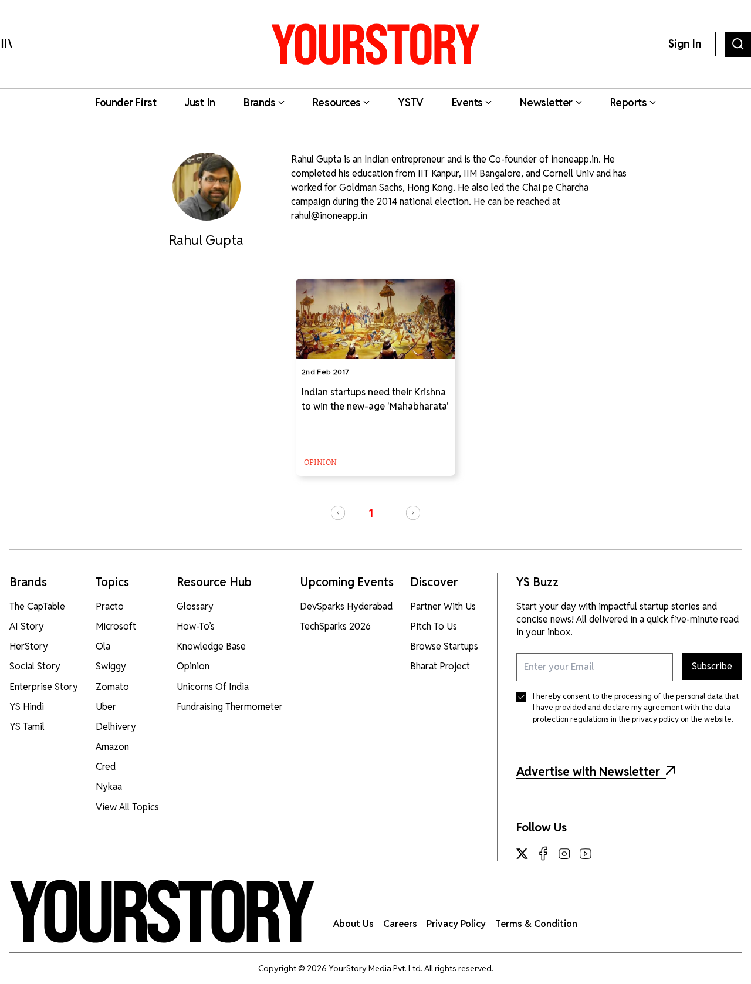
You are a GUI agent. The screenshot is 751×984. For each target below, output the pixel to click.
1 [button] (370, 513)
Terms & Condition (536, 924)
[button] (338, 513)
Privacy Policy (456, 924)
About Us (353, 924)
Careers (400, 924)
